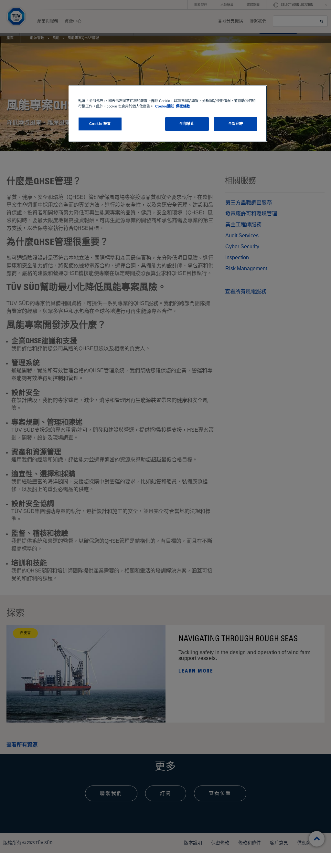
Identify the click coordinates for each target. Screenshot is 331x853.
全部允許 (235, 124)
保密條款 (183, 106)
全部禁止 (186, 124)
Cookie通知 (164, 106)
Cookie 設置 (100, 124)
